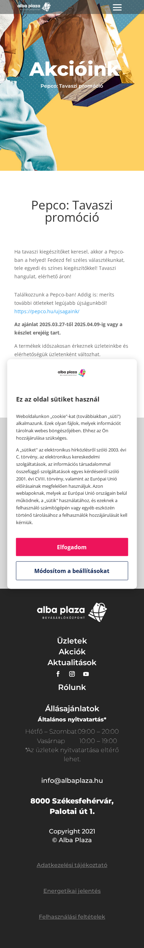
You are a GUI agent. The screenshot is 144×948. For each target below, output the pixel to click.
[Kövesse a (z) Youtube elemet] (86, 673)
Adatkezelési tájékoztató (72, 865)
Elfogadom (72, 547)
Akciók (72, 651)
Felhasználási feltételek (72, 916)
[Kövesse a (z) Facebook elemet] (58, 673)
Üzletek (72, 641)
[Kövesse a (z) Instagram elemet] (72, 673)
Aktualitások (72, 662)
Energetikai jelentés (72, 891)
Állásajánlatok (72, 708)
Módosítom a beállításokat (71, 571)
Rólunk (72, 687)
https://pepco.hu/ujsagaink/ (46, 311)
